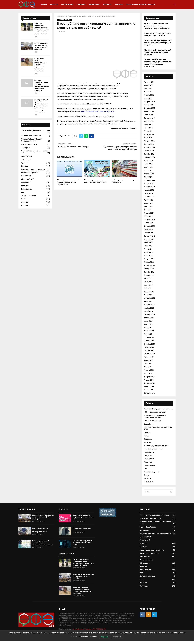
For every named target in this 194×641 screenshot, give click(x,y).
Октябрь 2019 (149, 350)
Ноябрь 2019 (149, 347)
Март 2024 (148, 177)
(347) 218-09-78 (106, 104)
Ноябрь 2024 (149, 151)
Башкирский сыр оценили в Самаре (72, 147)
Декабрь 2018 (149, 383)
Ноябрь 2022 (149, 229)
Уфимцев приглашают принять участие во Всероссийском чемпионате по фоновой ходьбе (41, 29)
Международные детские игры (33, 169)
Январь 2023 (149, 223)
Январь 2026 (149, 105)
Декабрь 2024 (149, 147)
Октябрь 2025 (149, 115)
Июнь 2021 (148, 285)
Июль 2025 (148, 124)
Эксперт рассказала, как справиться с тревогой (82, 529)
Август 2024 (148, 160)
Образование (26, 176)
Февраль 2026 (149, 102)
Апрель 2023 (149, 213)
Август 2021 (148, 278)
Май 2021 (147, 288)
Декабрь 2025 (149, 108)
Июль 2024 (148, 164)
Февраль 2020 (149, 337)
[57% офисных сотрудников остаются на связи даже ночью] (65, 544)
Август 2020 (148, 318)
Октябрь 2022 (149, 233)
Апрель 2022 (149, 252)
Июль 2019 (148, 360)
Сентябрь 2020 (149, 314)
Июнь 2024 (148, 167)
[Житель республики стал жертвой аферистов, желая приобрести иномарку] (27, 83)
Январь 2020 (149, 341)
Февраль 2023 (149, 219)
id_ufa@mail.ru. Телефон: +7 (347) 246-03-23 (89, 629)
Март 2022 (148, 255)
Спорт (23, 199)
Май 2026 (147, 92)
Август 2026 (148, 82)
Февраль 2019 (149, 377)
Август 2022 (148, 239)
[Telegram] (154, 614)
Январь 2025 (149, 144)
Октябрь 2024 (149, 154)
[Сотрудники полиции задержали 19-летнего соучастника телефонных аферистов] (27, 62)
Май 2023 (147, 210)
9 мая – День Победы (29, 144)
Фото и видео (67, 4)
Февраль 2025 (149, 141)
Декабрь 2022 (149, 226)
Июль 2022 (148, 242)
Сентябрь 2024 (149, 157)
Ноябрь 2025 (149, 111)
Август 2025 (148, 121)
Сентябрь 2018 (149, 393)
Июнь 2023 (148, 206)
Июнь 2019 (148, 364)
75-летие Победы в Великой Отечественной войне (31, 140)
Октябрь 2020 (149, 311)
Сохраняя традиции (28, 195)
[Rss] (148, 614)
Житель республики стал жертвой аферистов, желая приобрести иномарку (41, 85)
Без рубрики (25, 148)
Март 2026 (148, 98)
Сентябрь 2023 (149, 196)
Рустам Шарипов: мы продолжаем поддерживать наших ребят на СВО (42, 530)
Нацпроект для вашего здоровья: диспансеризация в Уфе (83, 517)
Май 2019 (147, 367)
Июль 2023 (148, 203)
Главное (24, 156)
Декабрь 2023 (149, 187)
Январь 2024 (149, 183)
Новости (54, 4)
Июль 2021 (148, 282)
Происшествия (26, 189)
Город (23, 159)
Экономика (25, 205)
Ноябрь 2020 (149, 308)
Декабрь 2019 (149, 344)
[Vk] (142, 614)
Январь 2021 (149, 301)
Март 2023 (148, 216)
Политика (24, 186)
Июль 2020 (148, 321)
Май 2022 (147, 249)
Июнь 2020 (148, 324)
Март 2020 (148, 334)
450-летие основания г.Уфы (31, 136)
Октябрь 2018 (149, 390)
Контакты (81, 4)
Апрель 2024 (149, 174)
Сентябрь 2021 (149, 275)
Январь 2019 (149, 380)
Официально (26, 182)
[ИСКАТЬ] (171, 491)
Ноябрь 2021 (149, 269)
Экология (24, 202)
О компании (94, 4)
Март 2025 (148, 138)
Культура (24, 166)
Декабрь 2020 (149, 305)
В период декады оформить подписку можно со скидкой (96, 181)
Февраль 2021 (149, 298)
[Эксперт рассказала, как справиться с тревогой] (65, 531)
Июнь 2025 (148, 128)
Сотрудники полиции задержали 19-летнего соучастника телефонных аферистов (40, 65)
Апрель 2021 (149, 292)
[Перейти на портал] (107, 516)
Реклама (119, 4)
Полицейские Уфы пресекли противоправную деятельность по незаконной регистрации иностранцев (41, 106)
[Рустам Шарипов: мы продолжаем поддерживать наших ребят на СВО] (24, 531)
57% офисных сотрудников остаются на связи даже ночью (82, 542)
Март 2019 (148, 373)
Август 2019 (148, 357)
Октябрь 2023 (149, 193)
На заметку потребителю (64, 19)
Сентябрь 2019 (149, 354)
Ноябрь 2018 (149, 386)
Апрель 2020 (149, 331)
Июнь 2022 (148, 246)
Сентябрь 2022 (149, 236)
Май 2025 (147, 131)
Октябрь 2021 (149, 272)
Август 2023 (148, 200)
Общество (25, 179)
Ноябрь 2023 (149, 190)
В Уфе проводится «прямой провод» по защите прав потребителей (68, 182)
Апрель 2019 (149, 370)
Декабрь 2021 (149, 265)
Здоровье (24, 163)
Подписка (107, 4)
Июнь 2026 (148, 88)
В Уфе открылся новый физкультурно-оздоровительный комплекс (42, 543)
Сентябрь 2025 (149, 118)
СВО (22, 192)
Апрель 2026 (149, 95)
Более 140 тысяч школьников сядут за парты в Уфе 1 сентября (41, 46)
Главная (43, 4)
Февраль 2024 (149, 180)
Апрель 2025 (149, 134)
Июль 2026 (148, 85)
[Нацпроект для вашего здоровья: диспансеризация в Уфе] (65, 518)
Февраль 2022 (149, 259)
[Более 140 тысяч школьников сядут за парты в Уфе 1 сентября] (27, 46)
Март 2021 (148, 295)
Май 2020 (147, 328)
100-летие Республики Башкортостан (35, 130)
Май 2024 (147, 170)
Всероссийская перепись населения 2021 (156, 534)
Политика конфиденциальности (140, 4)
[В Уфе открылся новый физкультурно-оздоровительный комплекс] (24, 544)
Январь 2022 (149, 262)
